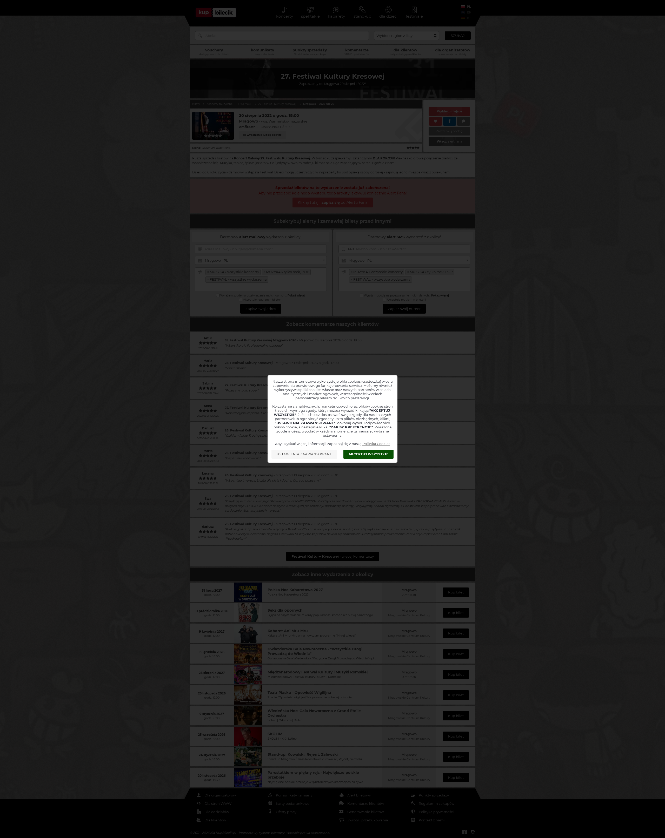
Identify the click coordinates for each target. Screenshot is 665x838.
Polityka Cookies (376, 444)
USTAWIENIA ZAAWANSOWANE (304, 454)
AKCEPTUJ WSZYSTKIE (369, 454)
